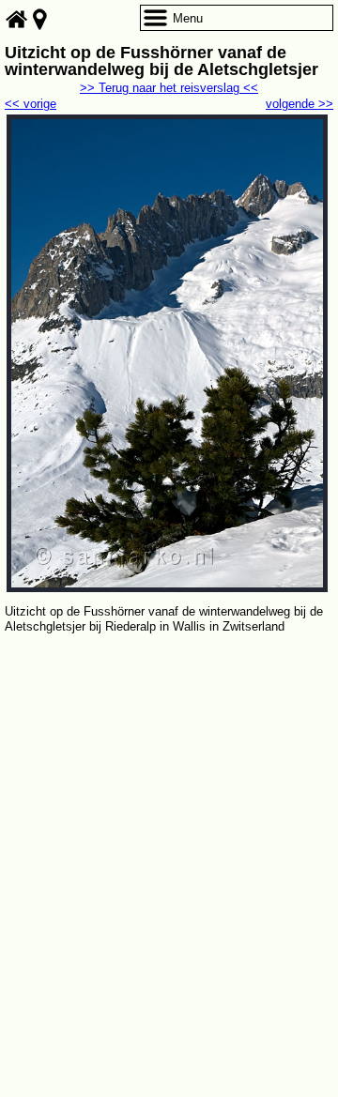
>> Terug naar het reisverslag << (169, 88)
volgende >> (299, 104)
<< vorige (30, 104)
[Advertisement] (169, 815)
